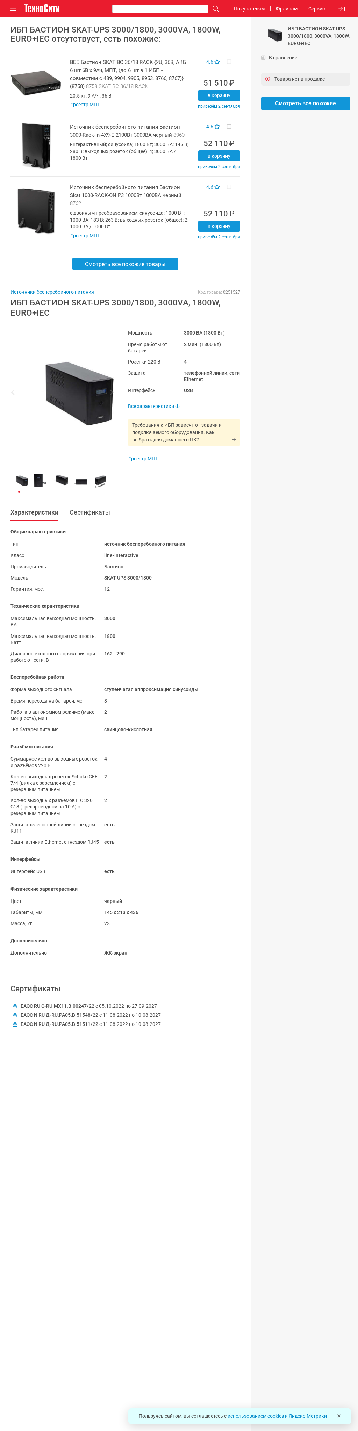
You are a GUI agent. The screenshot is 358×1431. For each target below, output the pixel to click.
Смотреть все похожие (305, 103)
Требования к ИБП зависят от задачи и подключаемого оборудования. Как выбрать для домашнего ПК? (177, 432)
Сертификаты (90, 512)
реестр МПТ (86, 104)
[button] (58, 393)
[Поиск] (214, 9)
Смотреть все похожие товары (125, 264)
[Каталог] (13, 9)
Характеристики (34, 512)
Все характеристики (151, 406)
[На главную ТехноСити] (41, 8)
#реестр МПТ (143, 458)
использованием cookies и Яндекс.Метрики (277, 1416)
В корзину (219, 95)
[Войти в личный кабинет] (341, 9)
